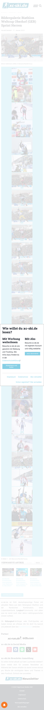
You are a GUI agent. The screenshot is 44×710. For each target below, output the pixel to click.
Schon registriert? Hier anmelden (29, 382)
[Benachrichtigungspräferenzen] (4, 705)
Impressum (11, 377)
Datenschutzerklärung (11, 360)
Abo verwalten (36, 377)
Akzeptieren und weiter (11, 366)
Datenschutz (23, 377)
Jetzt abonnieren (32, 354)
